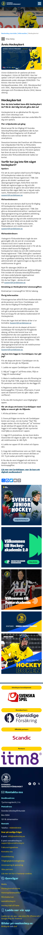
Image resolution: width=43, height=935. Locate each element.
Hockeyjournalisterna (10, 888)
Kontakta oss (7, 851)
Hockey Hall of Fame (10, 905)
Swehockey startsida (9, 33)
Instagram (35, 783)
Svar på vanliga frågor (11, 832)
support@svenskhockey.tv (12, 843)
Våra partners (7, 869)
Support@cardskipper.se (20, 323)
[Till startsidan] (11, 3)
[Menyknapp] (39, 3)
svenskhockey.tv (8, 901)
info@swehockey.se (16, 836)
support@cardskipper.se (11, 195)
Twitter (39, 783)
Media (4, 884)
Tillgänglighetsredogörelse (12, 861)
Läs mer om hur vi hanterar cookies (16, 873)
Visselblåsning (7, 856)
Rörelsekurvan (7, 897)
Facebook (30, 783)
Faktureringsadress (9, 847)
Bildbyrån (5, 926)
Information (22, 33)
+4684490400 (15, 828)
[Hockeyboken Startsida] (21, 653)
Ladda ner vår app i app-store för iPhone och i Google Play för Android (21, 917)
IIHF (15, 926)
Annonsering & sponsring (12, 865)
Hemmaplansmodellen (11, 892)
